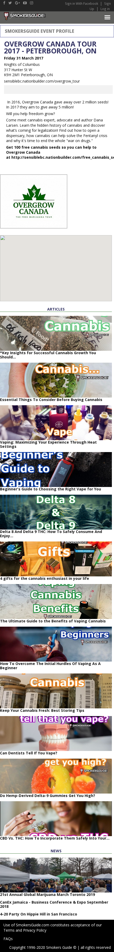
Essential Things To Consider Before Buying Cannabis (51, 399)
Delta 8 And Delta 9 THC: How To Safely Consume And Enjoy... (51, 533)
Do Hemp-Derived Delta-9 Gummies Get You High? (47, 795)
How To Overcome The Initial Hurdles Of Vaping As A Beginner (50, 665)
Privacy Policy (34, 930)
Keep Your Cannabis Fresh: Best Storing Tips (42, 710)
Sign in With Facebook (82, 3)
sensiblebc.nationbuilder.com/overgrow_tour (42, 81)
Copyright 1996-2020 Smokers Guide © (42, 947)
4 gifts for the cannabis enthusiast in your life (44, 578)
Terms (9, 930)
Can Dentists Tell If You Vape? (28, 752)
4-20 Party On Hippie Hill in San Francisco (38, 914)
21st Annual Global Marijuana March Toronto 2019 (47, 894)
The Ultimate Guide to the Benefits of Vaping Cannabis (53, 620)
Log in (105, 9)
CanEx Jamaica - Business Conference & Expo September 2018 (54, 904)
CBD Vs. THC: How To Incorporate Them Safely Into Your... (54, 838)
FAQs (8, 938)
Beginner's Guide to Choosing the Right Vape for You (50, 488)
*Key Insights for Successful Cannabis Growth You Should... (48, 354)
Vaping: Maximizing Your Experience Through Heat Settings (48, 444)
